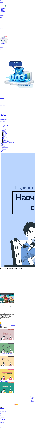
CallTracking (1, 418)
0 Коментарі (14, 325)
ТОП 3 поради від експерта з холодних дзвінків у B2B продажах (6, 353)
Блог (0, 429)
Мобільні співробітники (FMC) (3, 411)
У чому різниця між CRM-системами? (4, 381)
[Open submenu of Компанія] (2, 148)
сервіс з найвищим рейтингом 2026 (17, 405)
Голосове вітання (1, 412)
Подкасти (12, 325)
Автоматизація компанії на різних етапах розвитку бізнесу (6, 341)
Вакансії (1, 428)
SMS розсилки (1, 415)
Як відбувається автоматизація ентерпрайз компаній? (5, 366)
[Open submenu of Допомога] (2, 145)
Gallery (1, 340)
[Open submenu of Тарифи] (2, 143)
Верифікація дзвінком (2, 417)
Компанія (1, 427)
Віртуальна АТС (1, 410)
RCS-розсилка (1, 416)
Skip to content (1, 0)
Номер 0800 (1, 413)
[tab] (17, 8)
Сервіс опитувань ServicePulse (3, 419)
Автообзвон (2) (32, 397)
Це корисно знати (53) (33, 401)
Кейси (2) (31, 399)
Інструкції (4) (32, 398)
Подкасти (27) (32, 400)
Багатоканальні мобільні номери (3, 414)
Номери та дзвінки (2, 422)
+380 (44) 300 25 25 (2, 408)
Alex (0, 325)
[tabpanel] (17, 27)
